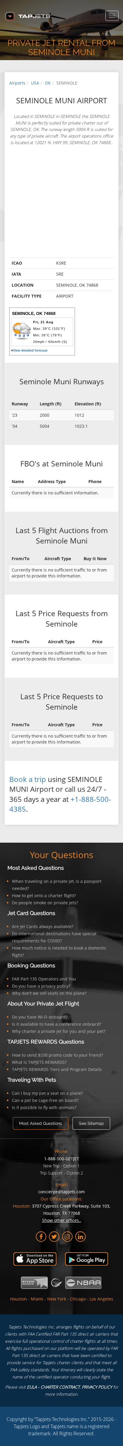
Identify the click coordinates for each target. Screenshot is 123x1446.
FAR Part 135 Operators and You (44, 979)
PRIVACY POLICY (97, 1387)
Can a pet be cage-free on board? (45, 1100)
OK (48, 83)
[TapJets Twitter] (54, 1236)
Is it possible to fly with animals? (44, 1107)
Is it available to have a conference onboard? (56, 1024)
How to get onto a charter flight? (44, 895)
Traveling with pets (31, 1080)
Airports (17, 83)
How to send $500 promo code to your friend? (57, 1055)
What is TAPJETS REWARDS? (39, 1062)
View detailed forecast (30, 350)
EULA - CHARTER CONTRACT (53, 1387)
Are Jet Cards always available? (42, 926)
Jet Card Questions (31, 913)
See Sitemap (91, 1123)
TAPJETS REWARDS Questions (45, 1042)
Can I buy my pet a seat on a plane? (47, 1093)
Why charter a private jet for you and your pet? (58, 1031)
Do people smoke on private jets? (45, 902)
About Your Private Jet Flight (43, 1003)
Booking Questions (31, 965)
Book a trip (27, 779)
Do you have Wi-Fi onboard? (39, 1017)
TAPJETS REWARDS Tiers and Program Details (57, 1069)
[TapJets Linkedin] (80, 1236)
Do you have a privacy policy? (41, 986)
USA (35, 83)
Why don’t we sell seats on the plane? (49, 993)
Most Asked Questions (35, 868)
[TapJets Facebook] (41, 1236)
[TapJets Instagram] (67, 1236)
